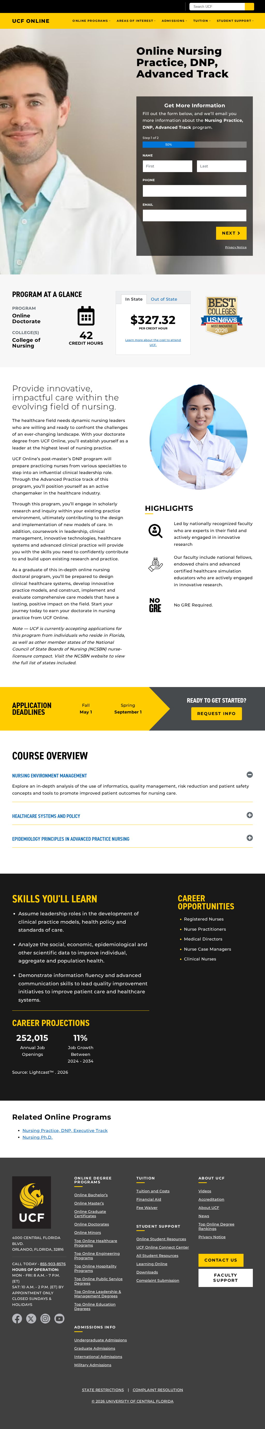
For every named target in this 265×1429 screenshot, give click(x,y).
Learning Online (151, 1264)
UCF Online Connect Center (162, 1247)
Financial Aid (148, 1199)
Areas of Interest (135, 21)
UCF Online (31, 21)
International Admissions (98, 1357)
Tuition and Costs (153, 1191)
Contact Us (221, 1260)
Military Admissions (92, 1365)
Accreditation (211, 1199)
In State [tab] (134, 300)
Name (148, 155)
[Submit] (249, 6)
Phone (149, 180)
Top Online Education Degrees (95, 1306)
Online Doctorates (91, 1224)
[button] (132, 775)
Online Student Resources (161, 1239)
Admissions (173, 21)
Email (148, 205)
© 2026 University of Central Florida (133, 1401)
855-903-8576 (53, 1264)
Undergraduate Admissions (100, 1340)
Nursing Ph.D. (38, 1137)
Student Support (234, 21)
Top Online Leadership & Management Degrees (97, 1294)
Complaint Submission (157, 1280)
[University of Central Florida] (49, 6)
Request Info (216, 713)
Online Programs (90, 21)
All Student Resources (157, 1256)
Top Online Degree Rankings (216, 1226)
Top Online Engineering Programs (97, 1255)
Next (228, 233)
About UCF (208, 1208)
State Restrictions (103, 1390)
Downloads (147, 1272)
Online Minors (87, 1232)
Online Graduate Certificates (90, 1213)
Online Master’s (89, 1203)
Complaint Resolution (158, 1390)
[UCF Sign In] (165, 6)
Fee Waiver (147, 1208)
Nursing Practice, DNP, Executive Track (65, 1130)
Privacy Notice (236, 247)
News (203, 1216)
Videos (204, 1191)
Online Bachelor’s (91, 1195)
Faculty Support (225, 1278)
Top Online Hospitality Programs (95, 1268)
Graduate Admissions (94, 1348)
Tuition (200, 21)
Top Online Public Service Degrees (98, 1281)
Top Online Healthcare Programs (95, 1243)
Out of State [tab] (164, 300)
